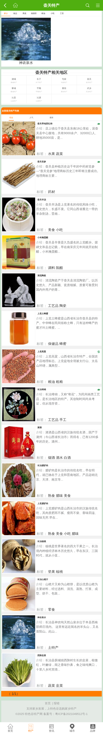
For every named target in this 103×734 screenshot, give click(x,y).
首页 (48, 703)
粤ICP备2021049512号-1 (71, 714)
